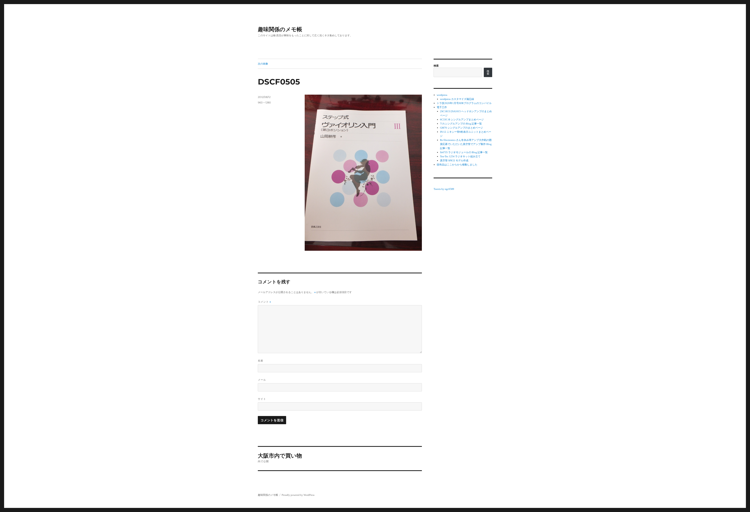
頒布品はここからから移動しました (457, 164)
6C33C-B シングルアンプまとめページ (462, 119)
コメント (264, 301)
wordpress (442, 94)
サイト (262, 398)
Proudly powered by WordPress (298, 494)
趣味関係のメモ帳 (280, 29)
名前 (260, 360)
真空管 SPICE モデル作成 (454, 160)
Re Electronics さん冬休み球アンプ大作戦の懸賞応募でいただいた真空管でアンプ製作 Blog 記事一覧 (466, 144)
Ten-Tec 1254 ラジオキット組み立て (460, 156)
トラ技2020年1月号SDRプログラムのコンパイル (464, 103)
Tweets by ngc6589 (444, 189)
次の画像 (263, 63)
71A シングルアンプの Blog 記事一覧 (461, 123)
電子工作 (442, 107)
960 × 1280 (264, 102)
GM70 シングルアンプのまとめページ (461, 127)
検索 (436, 65)
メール (262, 379)
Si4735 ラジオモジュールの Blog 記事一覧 (464, 152)
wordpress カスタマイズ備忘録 (457, 99)
